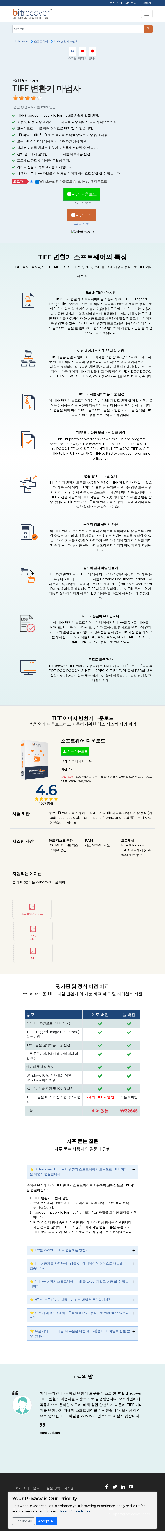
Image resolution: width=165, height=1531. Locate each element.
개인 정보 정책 (25, 1487)
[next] (88, 1440)
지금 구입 (84, 215)
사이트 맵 (47, 1487)
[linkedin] (122, 1480)
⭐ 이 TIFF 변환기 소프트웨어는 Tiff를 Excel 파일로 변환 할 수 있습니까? (79, 1284)
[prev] (77, 1440)
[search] (148, 29)
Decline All (23, 1521)
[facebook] (106, 1480)
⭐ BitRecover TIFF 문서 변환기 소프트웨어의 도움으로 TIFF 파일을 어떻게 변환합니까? (78, 1171)
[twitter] (114, 1480)
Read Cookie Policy (75, 1511)
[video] (82, 51)
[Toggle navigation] (147, 14)
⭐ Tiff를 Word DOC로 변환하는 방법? (58, 1250)
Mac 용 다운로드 (94, 181)
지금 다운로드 (84, 194)
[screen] (72, 51)
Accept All (46, 1521)
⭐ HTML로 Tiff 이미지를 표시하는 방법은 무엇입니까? (70, 1300)
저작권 (69, 1482)
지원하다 (130, 3)
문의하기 (145, 3)
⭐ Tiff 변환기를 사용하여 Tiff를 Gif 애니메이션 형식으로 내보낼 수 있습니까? (78, 1266)
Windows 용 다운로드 (55, 181)
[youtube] (130, 1480)
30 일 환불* (81, 224)
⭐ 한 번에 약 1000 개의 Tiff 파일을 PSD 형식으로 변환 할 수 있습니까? (79, 1315)
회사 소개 (116, 3)
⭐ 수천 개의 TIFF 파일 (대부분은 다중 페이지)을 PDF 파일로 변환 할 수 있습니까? (80, 1333)
